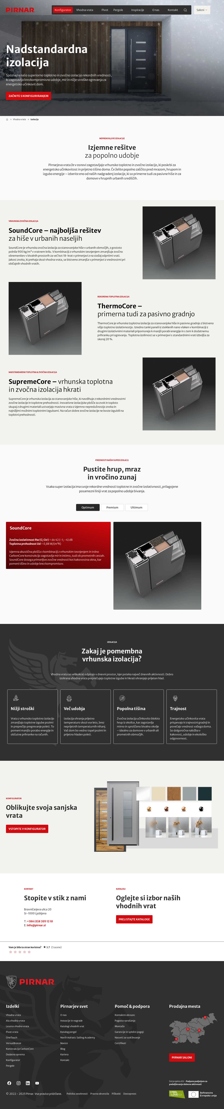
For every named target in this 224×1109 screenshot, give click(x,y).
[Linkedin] (28, 1083)
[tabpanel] (112, 566)
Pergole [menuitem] (118, 10)
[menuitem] (63, 10)
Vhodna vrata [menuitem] (84, 10)
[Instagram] (18, 1083)
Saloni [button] (200, 10)
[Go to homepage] (20, 10)
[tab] (88, 507)
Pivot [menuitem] (105, 10)
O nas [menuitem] (155, 10)
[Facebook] (9, 1083)
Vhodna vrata (19, 119)
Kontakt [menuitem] (173, 10)
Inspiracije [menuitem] (137, 10)
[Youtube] (37, 1083)
